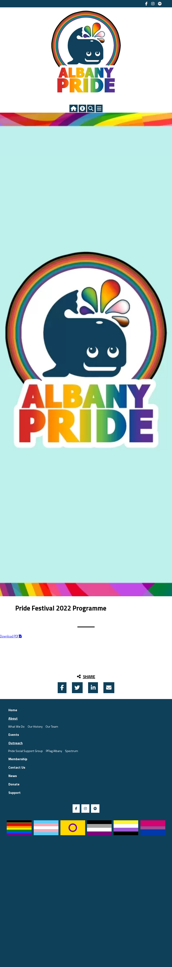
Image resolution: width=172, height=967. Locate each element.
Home (12, 709)
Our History (35, 726)
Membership (17, 758)
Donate (14, 784)
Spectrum (71, 751)
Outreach (15, 742)
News (12, 775)
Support (14, 792)
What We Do (16, 726)
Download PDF (9, 636)
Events (13, 734)
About (13, 718)
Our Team (52, 726)
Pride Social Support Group (25, 751)
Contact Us (16, 767)
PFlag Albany (54, 751)
